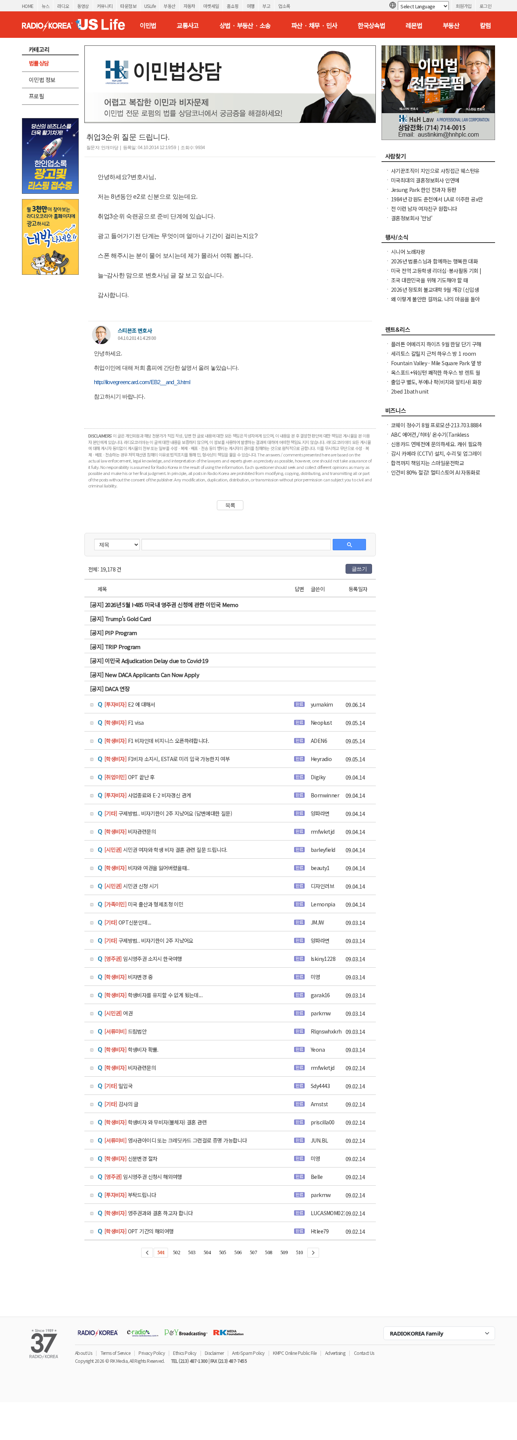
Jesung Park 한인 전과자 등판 (423, 189)
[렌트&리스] (438, 331)
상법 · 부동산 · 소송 (245, 25)
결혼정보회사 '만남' (411, 218)
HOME (28, 6)
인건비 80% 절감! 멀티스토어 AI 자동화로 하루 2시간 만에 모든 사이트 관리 (435, 476)
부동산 (169, 6)
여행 (251, 6)
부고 (266, 6)
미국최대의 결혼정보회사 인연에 (425, 180)
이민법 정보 (42, 80)
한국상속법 (371, 25)
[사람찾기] (438, 158)
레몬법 (414, 25)
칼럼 (485, 25)
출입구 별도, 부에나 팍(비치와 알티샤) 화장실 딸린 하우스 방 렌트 (436, 385)
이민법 (148, 25)
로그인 (485, 6)
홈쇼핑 (232, 6)
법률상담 (39, 63)
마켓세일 (211, 6)
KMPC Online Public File (294, 1353)
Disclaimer (214, 1353)
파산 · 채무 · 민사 (314, 25)
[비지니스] (438, 412)
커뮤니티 (105, 6)
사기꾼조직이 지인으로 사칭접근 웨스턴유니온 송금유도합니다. (435, 174)
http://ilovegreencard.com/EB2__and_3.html (142, 382)
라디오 (63, 6)
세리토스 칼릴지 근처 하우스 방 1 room (433, 353)
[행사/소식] (438, 239)
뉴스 (46, 6)
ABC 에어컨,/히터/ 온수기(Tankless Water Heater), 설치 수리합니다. (430, 438)
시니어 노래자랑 (408, 251)
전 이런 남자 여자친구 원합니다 (424, 208)
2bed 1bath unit (409, 391)
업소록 (284, 6)
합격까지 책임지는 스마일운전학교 (427, 463)
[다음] (313, 1253)
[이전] (147, 1253)
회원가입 (464, 6)
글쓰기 (359, 569)
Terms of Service (115, 1353)
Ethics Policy (184, 1353)
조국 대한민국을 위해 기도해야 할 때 (429, 280)
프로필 (36, 96)
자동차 (189, 6)
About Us (83, 1353)
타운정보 (128, 6)
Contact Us (364, 1353)
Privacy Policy (152, 1353)
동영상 (83, 6)
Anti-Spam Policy (248, 1353)
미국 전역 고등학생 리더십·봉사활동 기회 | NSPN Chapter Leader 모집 (436, 274)
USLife (150, 6)
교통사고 (188, 25)
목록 (230, 505)
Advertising (335, 1353)
